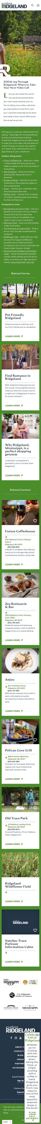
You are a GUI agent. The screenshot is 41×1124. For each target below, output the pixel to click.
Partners (20, 1064)
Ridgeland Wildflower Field (18, 885)
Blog (20, 1055)
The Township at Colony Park (17, 229)
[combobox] (7, 1122)
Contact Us (20, 1051)
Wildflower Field (11, 237)
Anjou (6, 189)
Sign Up (20, 1081)
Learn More (12, 565)
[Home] (14, 5)
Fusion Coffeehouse (12, 161)
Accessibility (20, 1068)
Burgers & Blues (11, 180)
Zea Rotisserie (10, 172)
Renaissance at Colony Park (16, 209)
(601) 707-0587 (14, 691)
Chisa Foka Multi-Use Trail (22, 262)
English (5, 1122)
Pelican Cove (9, 194)
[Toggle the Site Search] (31, 5)
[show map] (6, 537)
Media (20, 1060)
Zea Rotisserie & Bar (16, 606)
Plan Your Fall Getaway (32, 1116)
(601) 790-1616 (14, 623)
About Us (20, 1047)
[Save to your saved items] (35, 521)
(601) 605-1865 (14, 761)
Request (20, 1092)
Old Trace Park (10, 223)
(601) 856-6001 (14, 547)
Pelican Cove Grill (18, 750)
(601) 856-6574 (14, 829)
